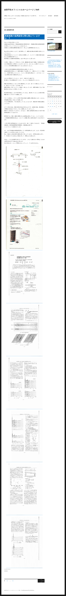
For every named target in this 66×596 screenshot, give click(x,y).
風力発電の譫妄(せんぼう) (53, 76)
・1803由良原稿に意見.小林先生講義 (54, 66)
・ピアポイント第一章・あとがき (53, 64)
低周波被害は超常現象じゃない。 (54, 77)
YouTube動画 (50, 42)
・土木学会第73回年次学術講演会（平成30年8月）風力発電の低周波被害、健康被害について (54, 61)
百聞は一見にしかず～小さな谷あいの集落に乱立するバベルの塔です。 (20, 15)
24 (52, 106)
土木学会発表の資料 (51, 50)
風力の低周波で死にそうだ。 (53, 78)
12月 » (56, 114)
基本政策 (56, 15)
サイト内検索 (49, 29)
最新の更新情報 (51, 73)
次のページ (42, 582)
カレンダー (50, 93)
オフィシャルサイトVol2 (10, 18)
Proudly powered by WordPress (27, 590)
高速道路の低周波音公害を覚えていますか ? (22, 37)
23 (50, 106)
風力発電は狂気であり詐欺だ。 (54, 80)
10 (52, 101)
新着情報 (6, 571)
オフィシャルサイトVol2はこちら (55, 122)
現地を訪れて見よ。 (52, 74)
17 (52, 103)
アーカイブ (50, 86)
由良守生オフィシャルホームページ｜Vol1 (21, 10)
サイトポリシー (42, 15)
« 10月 (53, 114)
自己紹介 (50, 15)
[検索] (59, 31)
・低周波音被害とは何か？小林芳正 (54, 65)
